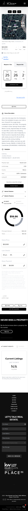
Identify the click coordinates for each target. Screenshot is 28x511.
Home (14, 395)
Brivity (13, 507)
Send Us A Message (14, 456)
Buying (14, 400)
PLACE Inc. (16, 497)
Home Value (14, 406)
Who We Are (14, 408)
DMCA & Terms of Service (15, 509)
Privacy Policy (5, 509)
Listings (14, 397)
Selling (14, 402)
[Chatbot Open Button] (23, 506)
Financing (14, 404)
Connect (14, 411)
